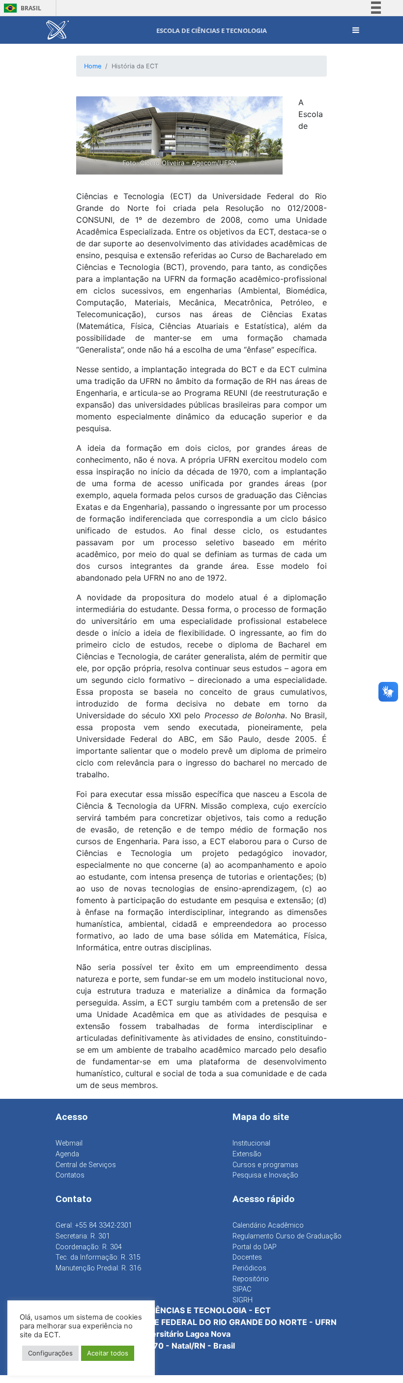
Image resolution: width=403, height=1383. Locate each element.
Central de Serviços (86, 1165)
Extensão (246, 1154)
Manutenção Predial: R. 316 (98, 1268)
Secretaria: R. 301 (83, 1236)
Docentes (247, 1257)
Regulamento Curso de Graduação (287, 1236)
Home (92, 66)
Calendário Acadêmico (268, 1225)
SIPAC (241, 1289)
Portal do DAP (254, 1247)
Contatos (70, 1175)
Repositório (250, 1279)
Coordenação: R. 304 (89, 1247)
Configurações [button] (50, 1353)
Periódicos (249, 1268)
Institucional (251, 1143)
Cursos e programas (265, 1165)
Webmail (69, 1143)
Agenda (67, 1154)
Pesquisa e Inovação (265, 1175)
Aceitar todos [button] (107, 1353)
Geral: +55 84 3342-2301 (94, 1225)
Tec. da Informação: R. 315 (98, 1257)
